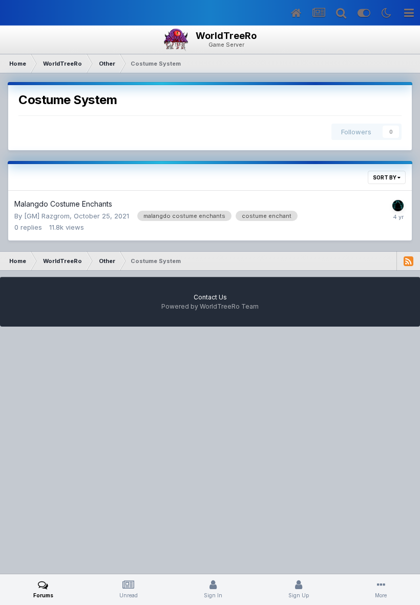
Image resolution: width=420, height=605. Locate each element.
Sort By (385, 177)
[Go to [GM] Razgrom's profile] (398, 205)
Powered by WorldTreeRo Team (210, 306)
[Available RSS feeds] (408, 261)
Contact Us (210, 297)
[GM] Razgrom (47, 216)
